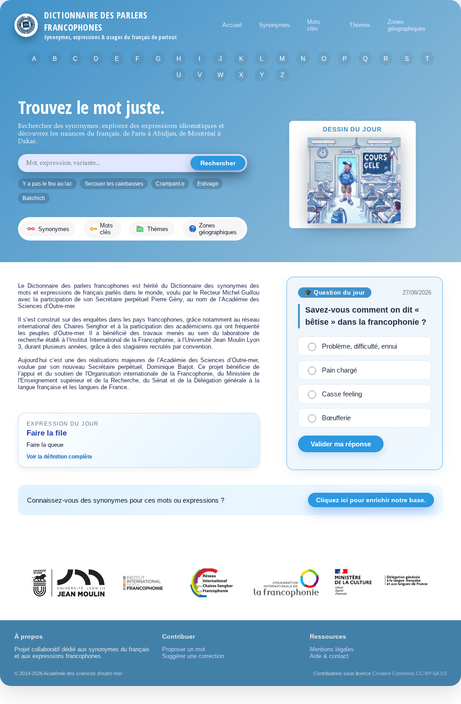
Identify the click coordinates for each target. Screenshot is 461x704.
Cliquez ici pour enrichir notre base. (371, 500)
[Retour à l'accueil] (26, 25)
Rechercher (217, 163)
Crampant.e (170, 184)
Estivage (207, 184)
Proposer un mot (183, 649)
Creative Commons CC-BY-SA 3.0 (409, 673)
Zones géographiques (406, 25)
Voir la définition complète (59, 457)
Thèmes (360, 25)
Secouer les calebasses (114, 184)
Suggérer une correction (193, 656)
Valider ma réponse (341, 444)
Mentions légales (332, 649)
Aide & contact (329, 656)
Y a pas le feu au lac (47, 184)
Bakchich (34, 198)
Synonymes (274, 25)
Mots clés (313, 25)
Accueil (232, 25)
